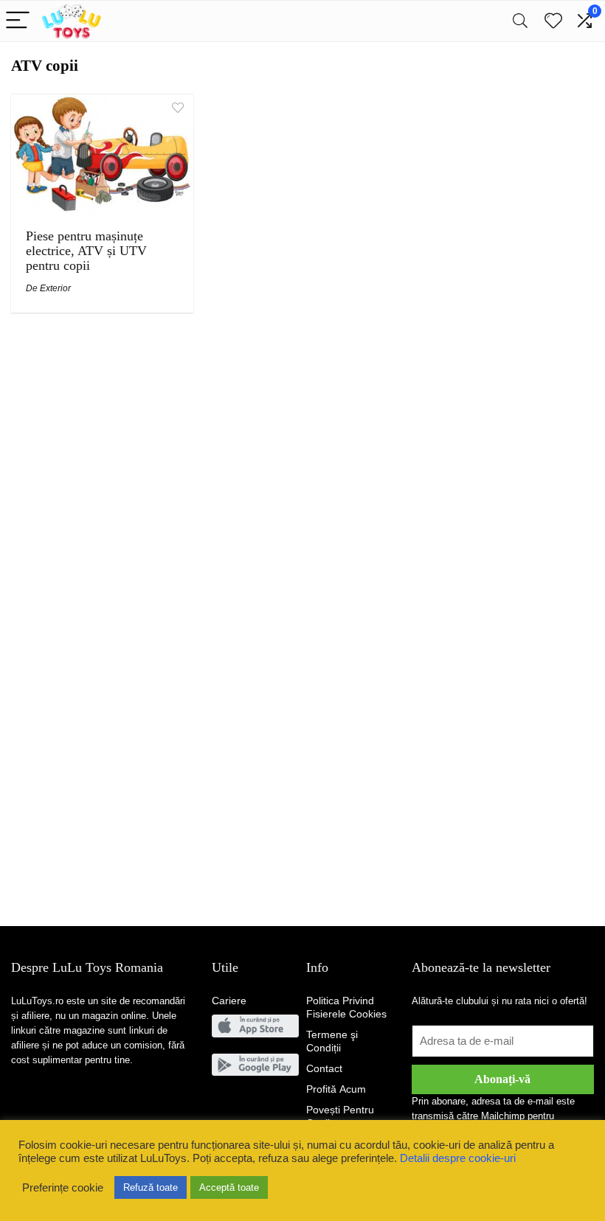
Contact (324, 1068)
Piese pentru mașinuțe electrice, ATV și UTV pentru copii (86, 251)
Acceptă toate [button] (229, 1187)
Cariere (229, 1000)
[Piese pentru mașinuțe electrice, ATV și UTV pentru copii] (102, 104)
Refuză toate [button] (150, 1187)
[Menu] (17, 21)
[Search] (520, 21)
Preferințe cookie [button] (62, 1188)
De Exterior (48, 288)
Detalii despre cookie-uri (458, 1158)
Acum (336, 1089)
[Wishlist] (553, 21)
